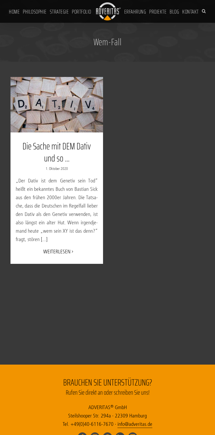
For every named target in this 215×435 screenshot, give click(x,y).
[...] (43, 239)
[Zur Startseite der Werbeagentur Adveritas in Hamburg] (108, 11)
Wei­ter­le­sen (57, 252)
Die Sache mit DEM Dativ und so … (57, 152)
